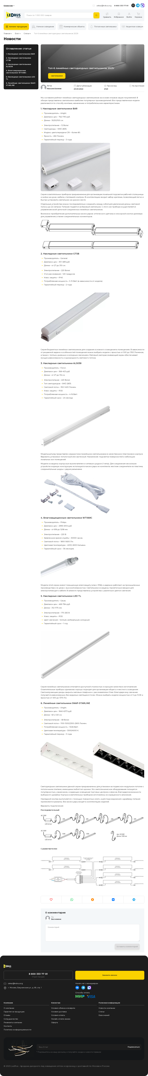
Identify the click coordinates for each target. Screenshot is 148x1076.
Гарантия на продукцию (14, 1012)
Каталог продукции (18, 27)
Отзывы (7, 1015)
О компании (9, 1008)
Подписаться (134, 1047)
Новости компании (107, 1008)
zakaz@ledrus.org (104, 6)
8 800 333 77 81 (121, 6)
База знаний (104, 1015)
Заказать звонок (109, 975)
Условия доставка (59, 1012)
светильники (57, 76)
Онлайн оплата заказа (60, 1019)
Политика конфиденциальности (17, 1030)
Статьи (26, 33)
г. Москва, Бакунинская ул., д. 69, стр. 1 (25, 988)
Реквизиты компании (13, 1022)
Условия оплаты (58, 1015)
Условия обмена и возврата (63, 1008)
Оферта (54, 1022)
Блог (17, 33)
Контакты (8, 1026)
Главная (7, 33)
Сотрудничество (11, 1019)
